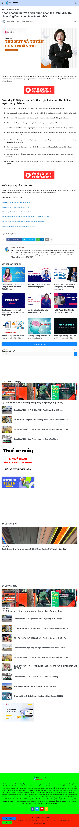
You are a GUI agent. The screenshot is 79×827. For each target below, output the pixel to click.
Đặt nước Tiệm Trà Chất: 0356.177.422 (31, 821)
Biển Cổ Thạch (17, 248)
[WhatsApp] (38, 239)
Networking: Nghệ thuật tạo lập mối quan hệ (16, 202)
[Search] (75, 354)
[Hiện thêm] (51, 239)
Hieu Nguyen (46, 817)
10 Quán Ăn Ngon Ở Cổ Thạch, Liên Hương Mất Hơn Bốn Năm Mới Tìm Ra (41, 429)
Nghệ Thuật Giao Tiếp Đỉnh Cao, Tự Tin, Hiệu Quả (65, 311)
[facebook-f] (32, 809)
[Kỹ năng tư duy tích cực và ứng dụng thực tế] (39, 326)
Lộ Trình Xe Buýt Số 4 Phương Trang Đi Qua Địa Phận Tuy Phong (32, 403)
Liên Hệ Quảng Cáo (39, 823)
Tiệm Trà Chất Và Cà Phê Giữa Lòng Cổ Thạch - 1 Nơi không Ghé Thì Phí (40, 638)
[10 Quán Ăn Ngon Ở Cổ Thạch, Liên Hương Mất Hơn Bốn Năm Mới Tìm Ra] (7, 429)
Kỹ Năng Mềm (14, 9)
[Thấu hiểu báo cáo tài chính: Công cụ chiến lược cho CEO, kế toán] (13, 274)
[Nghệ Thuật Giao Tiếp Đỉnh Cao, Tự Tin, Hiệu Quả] (65, 300)
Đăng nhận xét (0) (40, 344)
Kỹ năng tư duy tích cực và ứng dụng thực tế (39, 337)
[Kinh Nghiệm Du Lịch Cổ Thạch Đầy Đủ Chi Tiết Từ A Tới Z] (7, 686)
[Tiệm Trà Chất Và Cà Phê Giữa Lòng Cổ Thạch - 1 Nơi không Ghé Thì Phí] (7, 638)
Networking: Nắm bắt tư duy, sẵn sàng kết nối (16, 212)
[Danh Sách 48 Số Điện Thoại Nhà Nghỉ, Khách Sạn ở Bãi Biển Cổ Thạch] (7, 647)
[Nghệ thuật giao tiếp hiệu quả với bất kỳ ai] (39, 300)
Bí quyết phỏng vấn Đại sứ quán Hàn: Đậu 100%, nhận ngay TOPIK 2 (38, 696)
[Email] (47, 239)
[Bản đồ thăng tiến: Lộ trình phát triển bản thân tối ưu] (13, 326)
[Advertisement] (39, 370)
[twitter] (37, 809)
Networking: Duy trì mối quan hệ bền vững (15, 207)
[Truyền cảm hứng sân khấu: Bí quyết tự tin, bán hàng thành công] (65, 274)
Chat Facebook (9, 818)
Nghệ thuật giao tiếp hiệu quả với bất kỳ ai (38, 311)
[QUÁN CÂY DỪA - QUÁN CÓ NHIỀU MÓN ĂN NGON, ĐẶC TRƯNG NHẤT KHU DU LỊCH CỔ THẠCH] (7, 667)
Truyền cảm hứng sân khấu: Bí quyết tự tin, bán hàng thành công (65, 286)
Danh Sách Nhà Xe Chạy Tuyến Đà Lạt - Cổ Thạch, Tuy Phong (36, 439)
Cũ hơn (74, 349)
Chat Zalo (7, 822)
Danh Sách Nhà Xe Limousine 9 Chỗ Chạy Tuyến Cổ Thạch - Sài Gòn (34, 549)
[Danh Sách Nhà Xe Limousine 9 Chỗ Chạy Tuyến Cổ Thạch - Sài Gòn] (39, 535)
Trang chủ (5, 9)
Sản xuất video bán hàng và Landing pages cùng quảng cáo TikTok (23, 221)
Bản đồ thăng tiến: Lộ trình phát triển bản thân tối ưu (13, 337)
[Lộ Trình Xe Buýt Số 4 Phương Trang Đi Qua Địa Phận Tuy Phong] (39, 391)
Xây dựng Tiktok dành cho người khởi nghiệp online (18, 226)
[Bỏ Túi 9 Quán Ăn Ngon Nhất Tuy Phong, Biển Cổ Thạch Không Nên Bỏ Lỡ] (7, 419)
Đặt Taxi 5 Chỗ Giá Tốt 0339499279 (58, 821)
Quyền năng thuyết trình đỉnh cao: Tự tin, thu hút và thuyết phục (13, 312)
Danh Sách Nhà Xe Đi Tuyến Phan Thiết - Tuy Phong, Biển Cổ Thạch (38, 410)
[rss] (46, 809)
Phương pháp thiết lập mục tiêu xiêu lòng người (39, 285)
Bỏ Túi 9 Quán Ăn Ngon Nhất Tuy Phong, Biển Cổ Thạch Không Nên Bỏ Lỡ (41, 420)
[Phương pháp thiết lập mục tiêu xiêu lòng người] (39, 274)
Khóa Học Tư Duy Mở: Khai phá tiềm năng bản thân (65, 337)
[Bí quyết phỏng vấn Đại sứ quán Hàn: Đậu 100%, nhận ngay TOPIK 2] (7, 696)
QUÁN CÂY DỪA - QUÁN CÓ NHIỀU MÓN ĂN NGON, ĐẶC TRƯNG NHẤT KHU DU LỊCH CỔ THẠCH (45, 667)
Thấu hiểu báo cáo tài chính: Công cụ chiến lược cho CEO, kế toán (13, 286)
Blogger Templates (35, 817)
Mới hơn (5, 349)
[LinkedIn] (42, 239)
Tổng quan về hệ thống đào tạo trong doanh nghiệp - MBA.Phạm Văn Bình (26, 216)
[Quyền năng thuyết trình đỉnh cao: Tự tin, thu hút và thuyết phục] (13, 300)
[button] (2, 3)
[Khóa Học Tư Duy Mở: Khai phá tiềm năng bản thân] (65, 326)
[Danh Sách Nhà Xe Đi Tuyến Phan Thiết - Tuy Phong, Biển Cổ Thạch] (7, 410)
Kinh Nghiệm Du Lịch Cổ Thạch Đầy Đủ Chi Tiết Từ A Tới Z (35, 686)
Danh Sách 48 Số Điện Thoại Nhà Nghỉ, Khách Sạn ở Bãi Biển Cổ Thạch (39, 648)
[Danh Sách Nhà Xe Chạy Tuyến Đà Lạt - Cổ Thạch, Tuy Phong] (7, 439)
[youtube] (42, 809)
